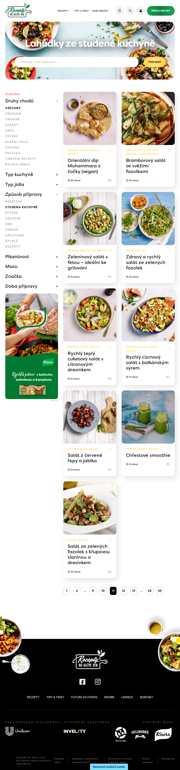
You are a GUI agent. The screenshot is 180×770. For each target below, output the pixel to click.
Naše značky (100, 10)
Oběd (9, 130)
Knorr (109, 697)
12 (123, 591)
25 (160, 591)
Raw (9, 224)
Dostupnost (168, 758)
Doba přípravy (21, 286)
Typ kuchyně (19, 174)
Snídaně (12, 119)
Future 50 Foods (84, 697)
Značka (13, 276)
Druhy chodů (19, 101)
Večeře (11, 136)
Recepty (63, 10)
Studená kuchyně (21, 207)
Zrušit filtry (12, 94)
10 (103, 591)
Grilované (14, 235)
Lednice (127, 697)
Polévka (12, 153)
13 (133, 591)
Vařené (11, 230)
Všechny (13, 108)
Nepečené (13, 201)
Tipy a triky (81, 10)
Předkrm (13, 114)
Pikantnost (17, 257)
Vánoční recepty (20, 159)
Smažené (13, 218)
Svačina (12, 147)
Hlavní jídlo (16, 142)
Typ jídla (14, 184)
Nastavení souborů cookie (109, 766)
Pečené (11, 213)
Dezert (11, 125)
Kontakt (146, 697)
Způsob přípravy (23, 194)
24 (150, 591)
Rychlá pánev (17, 164)
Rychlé (11, 241)
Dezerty (13, 246)
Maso (11, 266)
